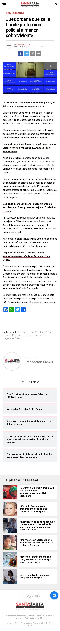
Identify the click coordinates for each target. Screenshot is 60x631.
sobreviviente (39, 335)
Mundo (43, 618)
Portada (7, 335)
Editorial (31, 616)
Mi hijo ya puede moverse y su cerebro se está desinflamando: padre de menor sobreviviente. (29, 148)
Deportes (20, 618)
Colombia (40, 616)
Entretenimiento (32, 618)
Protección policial (21, 335)
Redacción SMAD (23, 45)
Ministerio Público (44, 332)
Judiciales (49, 616)
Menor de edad (26, 332)
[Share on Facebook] (20, 53)
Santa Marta (11, 616)
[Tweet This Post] (26, 53)
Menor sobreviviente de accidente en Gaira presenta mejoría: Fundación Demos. (29, 208)
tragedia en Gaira (11, 338)
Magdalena (21, 616)
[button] (54, 595)
